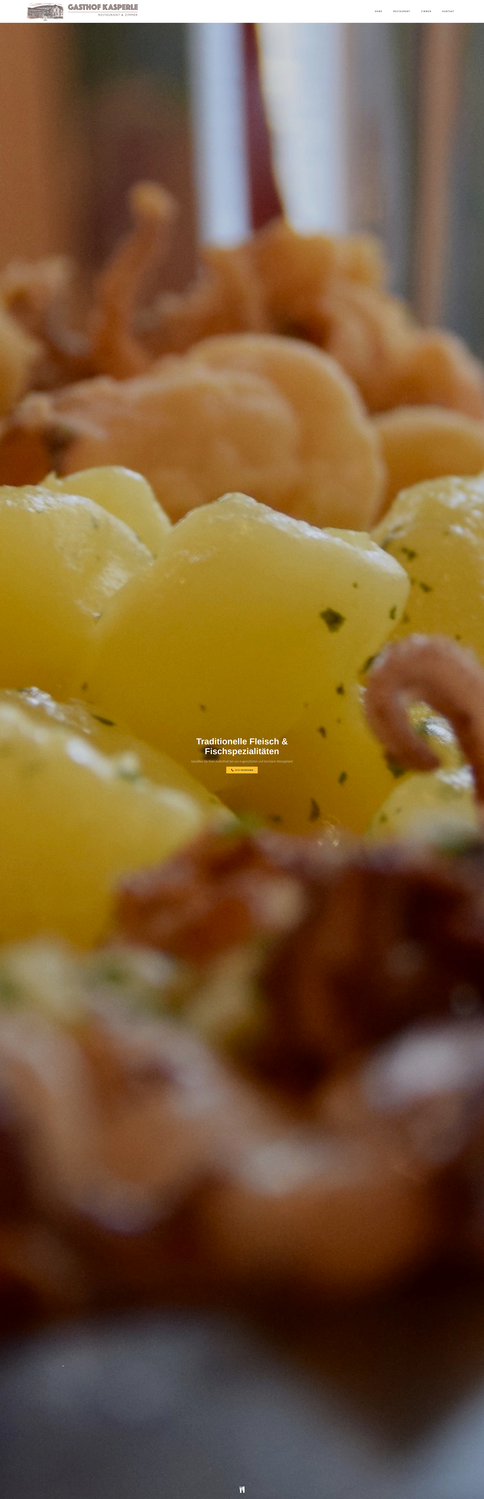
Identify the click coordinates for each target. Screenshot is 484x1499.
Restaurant (401, 11)
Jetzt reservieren (244, 770)
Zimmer (426, 11)
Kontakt (448, 11)
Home (378, 11)
